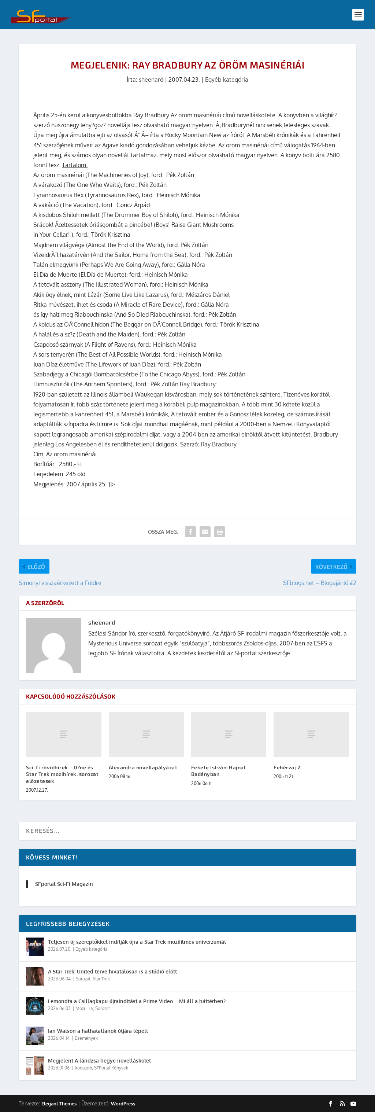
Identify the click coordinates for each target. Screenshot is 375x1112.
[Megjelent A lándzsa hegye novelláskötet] (35, 1065)
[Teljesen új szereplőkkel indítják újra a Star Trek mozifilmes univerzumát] (35, 947)
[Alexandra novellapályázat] (146, 734)
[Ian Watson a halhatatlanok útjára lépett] (35, 1036)
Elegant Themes (59, 1104)
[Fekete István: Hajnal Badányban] (228, 734)
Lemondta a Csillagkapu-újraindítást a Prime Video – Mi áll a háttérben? (137, 1001)
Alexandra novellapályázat (143, 767)
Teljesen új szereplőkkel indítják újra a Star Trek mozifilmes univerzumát (137, 942)
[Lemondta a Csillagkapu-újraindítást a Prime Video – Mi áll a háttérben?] (35, 1006)
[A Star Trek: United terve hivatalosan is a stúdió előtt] (35, 976)
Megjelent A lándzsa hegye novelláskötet (99, 1060)
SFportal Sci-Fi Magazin (64, 884)
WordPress (123, 1104)
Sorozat (83, 979)
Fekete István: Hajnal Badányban (218, 770)
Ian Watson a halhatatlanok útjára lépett (98, 1031)
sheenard (151, 79)
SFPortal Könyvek (111, 1068)
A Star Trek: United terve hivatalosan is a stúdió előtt (112, 971)
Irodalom (83, 1068)
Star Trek (101, 979)
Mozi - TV (84, 1008)
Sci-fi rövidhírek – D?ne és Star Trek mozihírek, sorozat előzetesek (62, 774)
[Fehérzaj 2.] (311, 734)
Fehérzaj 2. (288, 767)
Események (86, 1038)
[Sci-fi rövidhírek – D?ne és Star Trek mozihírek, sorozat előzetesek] (63, 734)
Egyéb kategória (226, 79)
